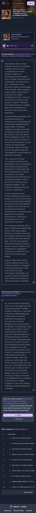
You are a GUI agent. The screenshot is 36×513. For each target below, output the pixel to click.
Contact (29, 510)
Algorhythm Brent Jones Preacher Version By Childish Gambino (19, 3)
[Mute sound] (8, 46)
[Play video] (4, 46)
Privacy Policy (18, 510)
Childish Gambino (9, 3)
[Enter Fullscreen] (32, 46)
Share (19, 415)
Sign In (31, 3)
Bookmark (19, 419)
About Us (7, 510)
